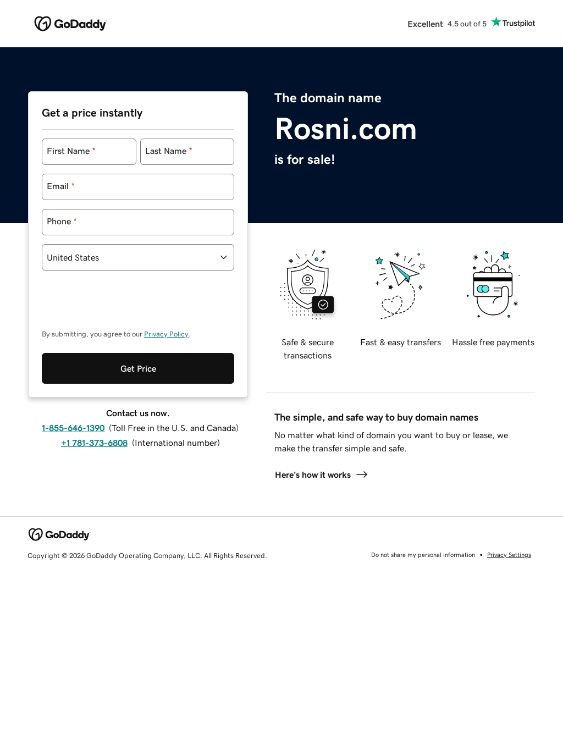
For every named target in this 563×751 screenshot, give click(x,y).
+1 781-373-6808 (94, 442)
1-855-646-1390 (73, 427)
